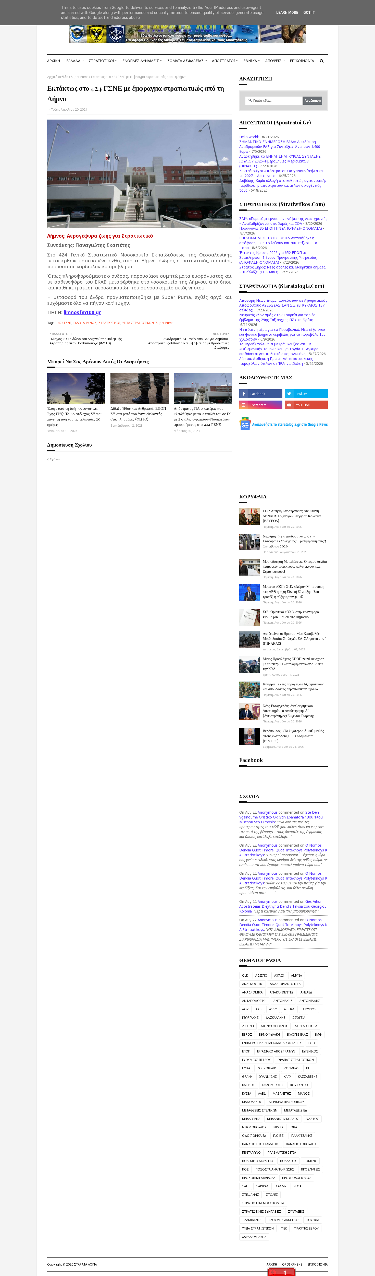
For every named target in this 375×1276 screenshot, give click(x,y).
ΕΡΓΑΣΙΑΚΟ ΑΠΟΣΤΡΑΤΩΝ (276, 1051)
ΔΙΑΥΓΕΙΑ (298, 1017)
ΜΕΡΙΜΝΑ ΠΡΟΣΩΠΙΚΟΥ (286, 1102)
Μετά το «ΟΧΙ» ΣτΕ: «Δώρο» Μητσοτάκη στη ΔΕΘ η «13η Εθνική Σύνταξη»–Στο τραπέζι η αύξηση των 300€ (293, 591)
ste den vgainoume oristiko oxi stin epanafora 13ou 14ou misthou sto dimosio (281, 817)
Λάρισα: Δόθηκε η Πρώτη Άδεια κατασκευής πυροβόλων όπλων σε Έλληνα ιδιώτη (276, 361)
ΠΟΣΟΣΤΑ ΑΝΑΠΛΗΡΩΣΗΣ (275, 1169)
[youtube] (306, 405)
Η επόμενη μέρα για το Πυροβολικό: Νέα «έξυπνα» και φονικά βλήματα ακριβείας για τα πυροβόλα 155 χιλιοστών (282, 334)
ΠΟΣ (245, 1169)
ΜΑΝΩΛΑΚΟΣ (252, 1102)
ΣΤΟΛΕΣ (272, 1194)
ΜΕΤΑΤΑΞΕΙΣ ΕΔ (295, 1110)
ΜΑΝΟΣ (304, 1093)
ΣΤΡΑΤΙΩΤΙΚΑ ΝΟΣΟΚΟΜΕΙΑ (263, 1203)
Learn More (287, 12)
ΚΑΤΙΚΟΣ (248, 1085)
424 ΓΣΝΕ (64, 323)
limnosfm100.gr (82, 312)
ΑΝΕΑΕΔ (306, 992)
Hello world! (249, 136)
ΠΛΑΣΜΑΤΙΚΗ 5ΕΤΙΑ (282, 1152)
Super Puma (80, 77)
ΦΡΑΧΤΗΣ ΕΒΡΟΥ (306, 1228)
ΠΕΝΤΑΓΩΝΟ (251, 1152)
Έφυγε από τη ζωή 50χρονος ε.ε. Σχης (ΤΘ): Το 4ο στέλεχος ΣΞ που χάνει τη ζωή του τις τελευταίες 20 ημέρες (74, 416)
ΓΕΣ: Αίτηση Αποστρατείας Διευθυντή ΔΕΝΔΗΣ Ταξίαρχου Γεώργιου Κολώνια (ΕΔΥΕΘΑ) (292, 515)
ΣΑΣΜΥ (281, 1186)
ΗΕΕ (308, 1068)
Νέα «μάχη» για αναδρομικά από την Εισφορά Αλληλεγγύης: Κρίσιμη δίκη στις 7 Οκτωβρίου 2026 (294, 541)
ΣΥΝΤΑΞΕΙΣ (296, 1211)
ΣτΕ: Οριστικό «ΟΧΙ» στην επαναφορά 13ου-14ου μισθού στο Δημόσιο (291, 614)
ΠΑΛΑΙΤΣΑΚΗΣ (301, 1135)
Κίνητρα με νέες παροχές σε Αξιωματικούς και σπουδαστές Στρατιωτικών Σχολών (293, 687)
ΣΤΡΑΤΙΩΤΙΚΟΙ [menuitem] (101, 60)
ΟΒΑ (294, 1127)
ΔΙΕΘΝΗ (248, 1026)
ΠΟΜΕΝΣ (310, 1161)
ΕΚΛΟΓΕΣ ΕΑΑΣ (297, 1034)
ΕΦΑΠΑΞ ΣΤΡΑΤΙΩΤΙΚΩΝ (296, 1060)
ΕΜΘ (318, 1034)
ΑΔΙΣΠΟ (261, 975)
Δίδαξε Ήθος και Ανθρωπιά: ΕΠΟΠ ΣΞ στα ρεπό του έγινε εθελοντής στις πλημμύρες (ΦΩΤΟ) (138, 414)
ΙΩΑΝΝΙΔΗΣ (268, 1076)
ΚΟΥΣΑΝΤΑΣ (299, 1085)
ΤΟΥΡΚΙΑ (312, 1220)
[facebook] (260, 393)
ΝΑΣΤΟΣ (312, 1119)
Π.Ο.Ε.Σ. (278, 1135)
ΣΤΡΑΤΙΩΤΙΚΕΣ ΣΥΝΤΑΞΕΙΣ (261, 1211)
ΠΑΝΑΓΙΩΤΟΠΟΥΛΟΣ (301, 1144)
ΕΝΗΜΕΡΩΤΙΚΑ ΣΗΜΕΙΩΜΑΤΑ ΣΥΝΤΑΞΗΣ (272, 1043)
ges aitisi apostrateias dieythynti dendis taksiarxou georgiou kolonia (283, 906)
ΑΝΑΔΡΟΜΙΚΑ (252, 992)
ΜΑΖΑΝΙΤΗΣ (282, 1093)
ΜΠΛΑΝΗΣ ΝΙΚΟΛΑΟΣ (283, 1119)
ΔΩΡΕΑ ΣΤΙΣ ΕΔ (306, 1026)
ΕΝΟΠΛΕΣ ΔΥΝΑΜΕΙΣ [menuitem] (140, 60)
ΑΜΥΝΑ (296, 975)
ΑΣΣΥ (273, 1009)
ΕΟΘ (311, 1043)
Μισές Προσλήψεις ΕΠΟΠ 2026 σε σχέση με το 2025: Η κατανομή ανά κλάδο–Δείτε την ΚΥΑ (293, 663)
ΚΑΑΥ (287, 1076)
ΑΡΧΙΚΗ (272, 1264)
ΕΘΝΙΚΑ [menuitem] (250, 60)
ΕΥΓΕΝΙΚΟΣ (310, 1051)
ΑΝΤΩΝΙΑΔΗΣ (309, 1001)
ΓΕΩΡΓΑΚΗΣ (250, 1017)
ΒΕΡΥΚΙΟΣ (309, 1009)
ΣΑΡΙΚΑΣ (262, 1186)
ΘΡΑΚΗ (247, 1076)
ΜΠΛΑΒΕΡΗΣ (251, 1119)
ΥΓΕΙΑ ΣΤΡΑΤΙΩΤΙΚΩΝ (138, 323)
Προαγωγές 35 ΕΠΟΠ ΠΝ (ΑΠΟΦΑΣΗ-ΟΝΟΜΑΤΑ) (280, 228)
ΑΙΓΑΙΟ (279, 975)
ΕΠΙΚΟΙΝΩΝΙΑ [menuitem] (302, 60)
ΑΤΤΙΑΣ (289, 1009)
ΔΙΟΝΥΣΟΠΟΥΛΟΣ (274, 1026)
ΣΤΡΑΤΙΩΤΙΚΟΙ (109, 323)
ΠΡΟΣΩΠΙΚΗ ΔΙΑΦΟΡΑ (258, 1178)
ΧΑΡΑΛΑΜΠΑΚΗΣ (254, 1237)
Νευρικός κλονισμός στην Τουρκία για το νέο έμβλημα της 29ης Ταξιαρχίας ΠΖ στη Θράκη (277, 317)
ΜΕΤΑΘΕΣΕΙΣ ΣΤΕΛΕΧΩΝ (259, 1110)
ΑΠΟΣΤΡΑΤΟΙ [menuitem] (223, 60)
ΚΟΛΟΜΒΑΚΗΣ (272, 1085)
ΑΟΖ (245, 1009)
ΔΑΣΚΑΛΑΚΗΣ (275, 1017)
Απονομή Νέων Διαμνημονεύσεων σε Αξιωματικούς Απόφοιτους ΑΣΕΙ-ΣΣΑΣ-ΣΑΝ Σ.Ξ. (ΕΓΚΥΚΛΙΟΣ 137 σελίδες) (283, 305)
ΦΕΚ (284, 1228)
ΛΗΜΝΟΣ (89, 323)
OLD (245, 975)
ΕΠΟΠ (246, 1051)
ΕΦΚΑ (246, 1068)
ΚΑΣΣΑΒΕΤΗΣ (308, 1076)
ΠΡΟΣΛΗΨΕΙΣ (310, 1169)
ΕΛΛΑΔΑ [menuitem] (73, 60)
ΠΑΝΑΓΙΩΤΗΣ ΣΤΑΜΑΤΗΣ (260, 1144)
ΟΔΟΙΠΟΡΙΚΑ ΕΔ (254, 1135)
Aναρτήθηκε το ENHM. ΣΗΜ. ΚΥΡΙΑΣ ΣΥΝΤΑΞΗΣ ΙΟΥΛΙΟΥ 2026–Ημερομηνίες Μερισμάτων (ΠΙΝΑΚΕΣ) (280, 161)
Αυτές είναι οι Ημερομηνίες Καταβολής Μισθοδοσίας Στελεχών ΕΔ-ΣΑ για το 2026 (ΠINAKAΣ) (295, 638)
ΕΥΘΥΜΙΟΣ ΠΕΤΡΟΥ (256, 1060)
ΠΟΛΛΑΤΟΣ (288, 1161)
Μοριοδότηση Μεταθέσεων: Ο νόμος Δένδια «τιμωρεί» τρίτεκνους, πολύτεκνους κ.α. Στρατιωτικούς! (295, 566)
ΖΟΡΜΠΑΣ (291, 1068)
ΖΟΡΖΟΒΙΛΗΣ (267, 1068)
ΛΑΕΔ (262, 1093)
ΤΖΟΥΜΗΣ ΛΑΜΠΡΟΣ (283, 1220)
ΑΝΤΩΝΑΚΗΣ (283, 1001)
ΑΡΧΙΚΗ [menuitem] (53, 60)
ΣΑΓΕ (245, 1186)
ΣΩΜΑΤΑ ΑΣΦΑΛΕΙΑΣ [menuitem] (185, 60)
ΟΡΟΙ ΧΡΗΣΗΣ (292, 1264)
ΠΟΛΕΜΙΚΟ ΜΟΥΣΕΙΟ (257, 1161)
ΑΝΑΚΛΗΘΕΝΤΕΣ (282, 992)
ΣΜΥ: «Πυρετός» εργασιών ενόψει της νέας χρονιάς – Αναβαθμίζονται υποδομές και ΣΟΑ (283, 221)
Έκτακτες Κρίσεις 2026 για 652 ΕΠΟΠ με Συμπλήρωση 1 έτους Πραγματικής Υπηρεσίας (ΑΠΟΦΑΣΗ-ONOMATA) (278, 257)
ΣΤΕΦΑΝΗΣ (250, 1194)
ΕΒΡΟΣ (247, 1034)
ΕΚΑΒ (77, 323)
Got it (309, 12)
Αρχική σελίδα (57, 77)
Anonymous (268, 812)
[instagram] (260, 405)
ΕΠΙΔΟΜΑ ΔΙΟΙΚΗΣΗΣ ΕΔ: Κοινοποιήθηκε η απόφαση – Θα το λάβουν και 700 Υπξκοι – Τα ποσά (278, 243)
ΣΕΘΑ (297, 1186)
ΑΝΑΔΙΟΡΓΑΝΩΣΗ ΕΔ (285, 984)
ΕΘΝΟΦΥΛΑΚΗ (269, 1034)
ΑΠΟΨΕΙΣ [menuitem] (273, 60)
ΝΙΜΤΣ (278, 1127)
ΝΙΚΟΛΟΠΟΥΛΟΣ (254, 1127)
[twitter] (306, 393)
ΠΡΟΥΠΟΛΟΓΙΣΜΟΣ (296, 1178)
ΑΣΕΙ (259, 1009)
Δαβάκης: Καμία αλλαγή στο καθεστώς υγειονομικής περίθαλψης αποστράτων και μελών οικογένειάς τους (283, 185)
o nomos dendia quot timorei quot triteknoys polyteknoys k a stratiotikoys (283, 850)
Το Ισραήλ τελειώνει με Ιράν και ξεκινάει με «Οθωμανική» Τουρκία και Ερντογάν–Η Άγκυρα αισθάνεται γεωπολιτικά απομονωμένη (278, 349)
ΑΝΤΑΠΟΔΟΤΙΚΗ (254, 1001)
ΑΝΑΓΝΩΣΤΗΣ (252, 984)
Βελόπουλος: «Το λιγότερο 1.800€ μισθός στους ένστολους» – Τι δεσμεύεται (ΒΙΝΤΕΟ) (293, 735)
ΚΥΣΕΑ (246, 1093)
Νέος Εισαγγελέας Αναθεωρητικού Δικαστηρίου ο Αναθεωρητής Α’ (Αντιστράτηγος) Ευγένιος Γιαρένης (288, 710)
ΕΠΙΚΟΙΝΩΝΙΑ (318, 1264)
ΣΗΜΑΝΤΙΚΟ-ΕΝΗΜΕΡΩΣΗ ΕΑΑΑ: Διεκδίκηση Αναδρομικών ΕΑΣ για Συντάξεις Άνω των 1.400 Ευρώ (279, 146)
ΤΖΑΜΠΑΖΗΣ (251, 1220)
